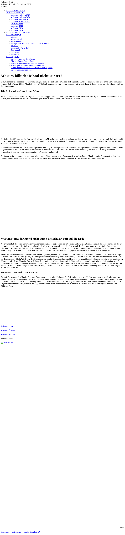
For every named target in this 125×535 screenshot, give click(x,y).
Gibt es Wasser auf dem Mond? (23, 59)
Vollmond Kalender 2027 (20, 15)
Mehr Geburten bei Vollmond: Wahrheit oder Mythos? (31, 68)
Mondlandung (16, 41)
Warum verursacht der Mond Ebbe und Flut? (28, 63)
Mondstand (15, 54)
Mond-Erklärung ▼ (13, 35)
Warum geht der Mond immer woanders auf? (28, 65)
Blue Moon (15, 52)
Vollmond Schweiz (8, 334)
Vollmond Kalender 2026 (15, 11)
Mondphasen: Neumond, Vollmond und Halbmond (30, 43)
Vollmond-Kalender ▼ (15, 13)
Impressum (5, 532)
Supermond (15, 50)
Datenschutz (16, 532)
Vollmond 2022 (17, 26)
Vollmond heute (7, 326)
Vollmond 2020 (17, 28)
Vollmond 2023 (17, 24)
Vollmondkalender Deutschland (18, 32)
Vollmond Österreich (9, 330)
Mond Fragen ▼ (12, 57)
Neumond (14, 46)
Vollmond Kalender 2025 (20, 19)
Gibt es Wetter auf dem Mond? (22, 61)
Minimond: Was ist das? (20, 48)
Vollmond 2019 (17, 30)
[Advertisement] (62, 119)
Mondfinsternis (16, 39)
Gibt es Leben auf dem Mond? (22, 70)
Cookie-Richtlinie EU (32, 532)
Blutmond (14, 37)
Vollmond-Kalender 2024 (20, 21)
